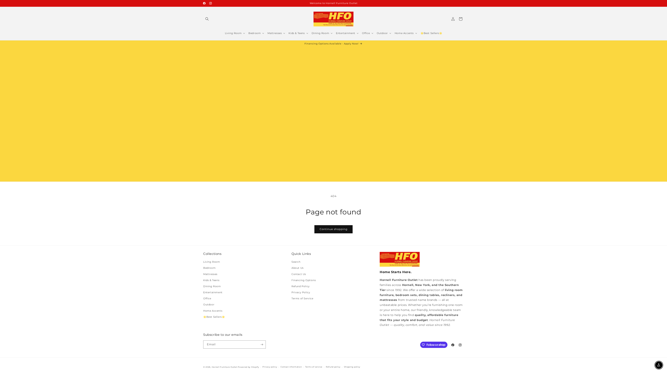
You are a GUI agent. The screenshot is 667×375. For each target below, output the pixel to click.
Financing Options (303, 280)
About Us (297, 267)
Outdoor (208, 304)
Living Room (211, 261)
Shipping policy (352, 367)
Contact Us (298, 274)
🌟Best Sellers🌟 (214, 316)
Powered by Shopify (248, 367)
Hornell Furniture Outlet (224, 367)
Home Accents (212, 310)
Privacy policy (269, 367)
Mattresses (210, 274)
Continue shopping (333, 229)
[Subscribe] (262, 344)
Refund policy (333, 367)
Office (207, 298)
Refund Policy (300, 286)
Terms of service (313, 367)
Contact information (291, 367)
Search (295, 261)
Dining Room (212, 286)
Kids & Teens (211, 280)
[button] (207, 19)
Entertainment (213, 292)
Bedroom (209, 267)
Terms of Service (302, 298)
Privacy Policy (300, 292)
